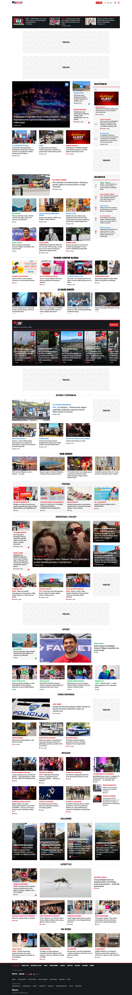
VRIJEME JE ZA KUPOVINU (20, 276)
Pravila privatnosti (32, 979)
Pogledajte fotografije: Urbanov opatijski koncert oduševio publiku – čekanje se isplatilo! (49, 777)
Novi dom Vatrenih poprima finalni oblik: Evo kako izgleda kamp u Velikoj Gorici (51, 593)
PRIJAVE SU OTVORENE (20, 884)
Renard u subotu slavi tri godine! (23, 918)
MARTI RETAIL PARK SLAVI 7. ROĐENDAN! (105, 505)
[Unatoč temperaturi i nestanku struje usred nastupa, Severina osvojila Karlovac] (24, 299)
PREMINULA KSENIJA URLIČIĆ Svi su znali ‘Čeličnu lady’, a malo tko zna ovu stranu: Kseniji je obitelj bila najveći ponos (50, 247)
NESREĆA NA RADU (72, 146)
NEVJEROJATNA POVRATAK (75, 681)
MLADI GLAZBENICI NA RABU (21, 772)
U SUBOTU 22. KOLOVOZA (74, 802)
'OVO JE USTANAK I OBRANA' (107, 194)
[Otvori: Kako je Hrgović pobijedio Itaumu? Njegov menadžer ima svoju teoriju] (24, 234)
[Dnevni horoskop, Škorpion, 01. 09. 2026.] (107, 299)
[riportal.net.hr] (15, 990)
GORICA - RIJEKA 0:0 (105, 182)
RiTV (17, 362)
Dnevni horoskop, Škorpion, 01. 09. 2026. (107, 309)
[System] (108, 2)
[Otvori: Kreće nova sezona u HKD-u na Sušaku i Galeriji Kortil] (51, 205)
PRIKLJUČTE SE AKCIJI (19, 439)
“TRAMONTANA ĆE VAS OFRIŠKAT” (103, 774)
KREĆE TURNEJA (104, 206)
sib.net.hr (35, 986)
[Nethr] (36, 974)
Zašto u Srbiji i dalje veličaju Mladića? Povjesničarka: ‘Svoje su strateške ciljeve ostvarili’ (77, 594)
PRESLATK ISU (99, 681)
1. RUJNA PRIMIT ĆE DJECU (20, 146)
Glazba (42, 783)
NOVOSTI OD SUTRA (80, 110)
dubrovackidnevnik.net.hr (61, 986)
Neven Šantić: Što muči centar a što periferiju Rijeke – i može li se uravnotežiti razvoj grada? (107, 849)
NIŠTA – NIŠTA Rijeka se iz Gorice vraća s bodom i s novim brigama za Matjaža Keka (36, 20)
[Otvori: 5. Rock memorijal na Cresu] (78, 430)
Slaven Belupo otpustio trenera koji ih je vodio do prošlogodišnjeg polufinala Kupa (79, 309)
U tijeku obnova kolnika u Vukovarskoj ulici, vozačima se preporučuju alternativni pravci (50, 150)
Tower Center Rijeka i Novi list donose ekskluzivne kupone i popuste (51, 280)
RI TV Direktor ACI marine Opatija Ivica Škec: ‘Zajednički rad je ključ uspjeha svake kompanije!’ (95, 355)
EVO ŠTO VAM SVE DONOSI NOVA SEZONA (49, 214)
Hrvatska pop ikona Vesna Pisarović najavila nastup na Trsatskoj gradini (49, 806)
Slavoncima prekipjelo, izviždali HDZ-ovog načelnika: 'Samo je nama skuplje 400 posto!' (51, 309)
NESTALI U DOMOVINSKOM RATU (105, 528)
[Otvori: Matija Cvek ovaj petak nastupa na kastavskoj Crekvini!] (97, 788)
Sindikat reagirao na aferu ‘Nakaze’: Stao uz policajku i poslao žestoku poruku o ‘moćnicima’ (61, 560)
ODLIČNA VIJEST (79, 93)
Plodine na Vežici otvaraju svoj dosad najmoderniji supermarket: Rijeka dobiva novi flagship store (25, 506)
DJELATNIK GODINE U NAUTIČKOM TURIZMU (93, 348)
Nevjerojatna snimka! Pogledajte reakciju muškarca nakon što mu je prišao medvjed (79, 953)
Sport (14, 222)
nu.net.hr (71, 986)
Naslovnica (15, 966)
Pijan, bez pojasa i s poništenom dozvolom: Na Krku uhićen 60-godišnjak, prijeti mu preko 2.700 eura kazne (50, 743)
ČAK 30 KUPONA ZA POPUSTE (49, 276)
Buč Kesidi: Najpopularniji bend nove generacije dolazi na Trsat (77, 776)
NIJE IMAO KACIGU (72, 738)
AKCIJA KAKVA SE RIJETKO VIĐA (105, 553)
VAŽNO (41, 146)
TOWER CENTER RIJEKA (102, 276)
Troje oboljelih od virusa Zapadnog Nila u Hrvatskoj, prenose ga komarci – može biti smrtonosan (106, 883)
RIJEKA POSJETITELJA (20, 114)
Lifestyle (66, 864)
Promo (15, 283)
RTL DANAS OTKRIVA (60, 180)
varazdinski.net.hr (27, 986)
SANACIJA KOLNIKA (45, 349)
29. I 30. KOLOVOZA (100, 502)
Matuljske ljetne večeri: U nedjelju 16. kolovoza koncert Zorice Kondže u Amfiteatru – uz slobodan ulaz (106, 778)
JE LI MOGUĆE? (71, 949)
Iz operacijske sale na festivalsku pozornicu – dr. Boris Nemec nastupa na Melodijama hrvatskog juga (111, 800)
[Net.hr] (15, 974)
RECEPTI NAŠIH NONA (101, 916)
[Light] (105, 2)
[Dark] (111, 2)
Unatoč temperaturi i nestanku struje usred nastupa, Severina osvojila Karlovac (23, 309)
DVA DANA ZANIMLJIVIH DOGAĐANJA (52, 502)
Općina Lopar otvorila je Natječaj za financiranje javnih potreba (51, 473)
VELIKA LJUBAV (44, 243)
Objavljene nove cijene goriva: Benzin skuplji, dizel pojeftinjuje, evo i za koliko (81, 115)
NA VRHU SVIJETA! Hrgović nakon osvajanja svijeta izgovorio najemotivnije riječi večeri (51, 685)
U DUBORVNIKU (100, 949)
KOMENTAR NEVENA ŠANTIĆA (23, 845)
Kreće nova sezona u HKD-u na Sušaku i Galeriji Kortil (50, 218)
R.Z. (16, 857)
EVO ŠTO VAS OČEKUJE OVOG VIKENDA (78, 439)
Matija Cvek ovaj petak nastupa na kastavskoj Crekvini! (110, 789)
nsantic (75, 856)
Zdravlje (97, 888)
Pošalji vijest (62, 979)
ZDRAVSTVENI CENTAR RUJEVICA (69, 350)
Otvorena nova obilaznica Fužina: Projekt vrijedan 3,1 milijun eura (81, 98)
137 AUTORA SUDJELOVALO (62, 405)
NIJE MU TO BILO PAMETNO (47, 738)
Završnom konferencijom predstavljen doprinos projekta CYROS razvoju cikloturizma (50, 443)
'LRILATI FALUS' (17, 949)
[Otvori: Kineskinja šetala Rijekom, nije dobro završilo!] (24, 729)
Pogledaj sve (114, 325)
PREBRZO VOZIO (71, 243)
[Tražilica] (115, 3)
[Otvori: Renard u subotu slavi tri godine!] (24, 907)
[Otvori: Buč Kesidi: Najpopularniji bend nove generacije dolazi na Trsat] (78, 764)
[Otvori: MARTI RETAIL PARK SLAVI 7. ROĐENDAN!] (106, 493)
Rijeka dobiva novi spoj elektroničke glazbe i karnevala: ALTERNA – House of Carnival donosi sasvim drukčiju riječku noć (23, 807)
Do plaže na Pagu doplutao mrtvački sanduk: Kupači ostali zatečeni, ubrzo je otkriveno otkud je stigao (52, 954)
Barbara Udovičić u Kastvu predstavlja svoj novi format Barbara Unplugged (105, 20)
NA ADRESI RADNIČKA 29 (21, 502)
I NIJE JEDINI (57, 704)
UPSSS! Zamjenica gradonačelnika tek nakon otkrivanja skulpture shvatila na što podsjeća (23, 954)
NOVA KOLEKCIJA (72, 502)
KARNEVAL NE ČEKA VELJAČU (21, 802)
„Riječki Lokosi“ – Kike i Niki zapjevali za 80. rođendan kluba (106, 685)
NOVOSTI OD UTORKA (105, 119)
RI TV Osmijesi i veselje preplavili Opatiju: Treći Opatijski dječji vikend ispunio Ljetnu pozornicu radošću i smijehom (24, 354)
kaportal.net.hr (42, 986)
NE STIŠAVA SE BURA (40, 556)
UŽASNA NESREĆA (17, 738)
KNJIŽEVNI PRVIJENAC (74, 916)
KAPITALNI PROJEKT (45, 589)
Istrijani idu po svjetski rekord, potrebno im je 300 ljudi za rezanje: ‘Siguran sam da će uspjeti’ (24, 889)
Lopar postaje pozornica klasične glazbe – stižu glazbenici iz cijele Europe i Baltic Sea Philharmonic (23, 776)
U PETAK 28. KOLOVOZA (46, 802)
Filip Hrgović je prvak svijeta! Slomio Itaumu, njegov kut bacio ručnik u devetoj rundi (78, 685)
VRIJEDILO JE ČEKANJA (46, 772)
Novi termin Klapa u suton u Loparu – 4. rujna (22, 473)
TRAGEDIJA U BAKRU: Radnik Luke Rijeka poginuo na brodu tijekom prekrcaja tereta (77, 150)
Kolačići (14, 979)
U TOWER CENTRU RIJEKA (75, 276)
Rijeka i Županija (66, 395)
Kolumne (66, 818)
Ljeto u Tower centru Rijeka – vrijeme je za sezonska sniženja (23, 279)
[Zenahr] (29, 974)
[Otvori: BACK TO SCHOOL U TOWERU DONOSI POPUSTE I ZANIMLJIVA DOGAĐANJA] (52, 493)
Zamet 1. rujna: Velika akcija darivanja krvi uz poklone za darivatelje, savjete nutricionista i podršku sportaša (24, 443)
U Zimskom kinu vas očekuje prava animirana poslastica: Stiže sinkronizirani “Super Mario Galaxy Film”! (79, 474)
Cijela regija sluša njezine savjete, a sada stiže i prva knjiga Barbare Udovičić (79, 920)
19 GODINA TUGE (17, 589)
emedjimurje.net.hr (16, 986)
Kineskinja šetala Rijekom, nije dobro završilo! (23, 741)
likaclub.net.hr (78, 986)
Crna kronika (70, 154)
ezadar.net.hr (51, 986)
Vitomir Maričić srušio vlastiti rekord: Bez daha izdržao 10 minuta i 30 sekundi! (22, 218)
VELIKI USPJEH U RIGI (18, 681)
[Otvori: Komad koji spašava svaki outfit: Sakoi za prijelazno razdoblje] (107, 268)
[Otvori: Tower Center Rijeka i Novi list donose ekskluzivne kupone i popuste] (52, 268)
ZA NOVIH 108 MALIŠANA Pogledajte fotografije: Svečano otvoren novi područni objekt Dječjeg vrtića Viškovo (23, 150)
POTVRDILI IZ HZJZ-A (100, 877)
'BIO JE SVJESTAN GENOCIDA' (75, 589)
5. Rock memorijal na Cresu (75, 441)
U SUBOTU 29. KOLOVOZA (74, 772)
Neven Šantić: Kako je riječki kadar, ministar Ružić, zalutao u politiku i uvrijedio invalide (24, 850)
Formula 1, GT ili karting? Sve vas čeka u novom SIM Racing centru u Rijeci (79, 280)
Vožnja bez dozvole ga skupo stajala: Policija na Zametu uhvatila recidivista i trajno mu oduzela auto (71, 708)
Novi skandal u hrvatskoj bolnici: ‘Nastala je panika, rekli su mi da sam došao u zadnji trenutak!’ (70, 184)
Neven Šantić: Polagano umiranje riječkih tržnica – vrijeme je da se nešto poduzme (52, 850)
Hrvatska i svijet (67, 26)
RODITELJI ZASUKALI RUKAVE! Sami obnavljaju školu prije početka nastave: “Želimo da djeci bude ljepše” (105, 558)
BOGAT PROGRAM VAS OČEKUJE (49, 916)
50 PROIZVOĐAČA (104, 133)
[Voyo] (21, 974)
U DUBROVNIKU (44, 439)
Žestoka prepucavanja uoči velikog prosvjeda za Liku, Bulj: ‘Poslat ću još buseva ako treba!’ (70, 21)
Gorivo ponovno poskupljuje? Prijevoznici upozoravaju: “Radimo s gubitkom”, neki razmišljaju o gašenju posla (109, 123)
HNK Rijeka (30, 24)
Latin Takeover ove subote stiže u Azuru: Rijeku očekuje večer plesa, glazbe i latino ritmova (52, 920)
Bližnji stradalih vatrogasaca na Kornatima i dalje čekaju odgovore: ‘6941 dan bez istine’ (23, 594)
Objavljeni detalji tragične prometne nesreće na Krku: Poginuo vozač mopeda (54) (75, 742)
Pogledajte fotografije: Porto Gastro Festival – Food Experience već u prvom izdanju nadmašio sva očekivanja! (39, 119)
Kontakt (68, 979)
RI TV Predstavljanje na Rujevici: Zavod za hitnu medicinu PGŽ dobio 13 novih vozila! (72, 356)
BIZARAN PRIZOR (45, 949)
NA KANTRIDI (16, 214)
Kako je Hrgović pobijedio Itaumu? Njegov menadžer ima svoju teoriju (23, 247)
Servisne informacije (42, 979)
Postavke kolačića (22, 979)
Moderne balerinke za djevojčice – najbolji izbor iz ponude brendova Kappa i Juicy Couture (79, 506)
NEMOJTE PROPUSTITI (109, 785)
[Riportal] (17, 2)
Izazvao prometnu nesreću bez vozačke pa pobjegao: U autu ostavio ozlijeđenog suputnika (77, 247)
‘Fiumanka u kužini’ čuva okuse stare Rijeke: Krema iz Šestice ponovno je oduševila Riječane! (106, 920)
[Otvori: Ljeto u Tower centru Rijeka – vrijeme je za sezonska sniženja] (24, 268)
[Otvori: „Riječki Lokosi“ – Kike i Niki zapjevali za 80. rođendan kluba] (107, 672)
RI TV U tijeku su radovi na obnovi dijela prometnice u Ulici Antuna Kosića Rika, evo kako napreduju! (48, 355)
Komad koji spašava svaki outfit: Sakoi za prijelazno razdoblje (106, 279)
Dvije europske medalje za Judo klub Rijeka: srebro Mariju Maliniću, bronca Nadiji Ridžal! (23, 685)
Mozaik (66, 752)
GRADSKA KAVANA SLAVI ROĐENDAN (23, 916)
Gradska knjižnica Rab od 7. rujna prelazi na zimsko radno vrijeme (107, 473)
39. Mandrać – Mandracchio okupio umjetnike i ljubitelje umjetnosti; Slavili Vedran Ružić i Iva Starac (69, 409)
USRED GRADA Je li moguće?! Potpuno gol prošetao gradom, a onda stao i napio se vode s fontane (107, 953)
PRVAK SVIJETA (17, 243)
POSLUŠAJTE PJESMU (109, 796)
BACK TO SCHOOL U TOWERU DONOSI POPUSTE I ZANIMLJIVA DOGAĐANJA (51, 506)
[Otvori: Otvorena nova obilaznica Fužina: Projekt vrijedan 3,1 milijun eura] (81, 86)
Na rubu (66, 929)
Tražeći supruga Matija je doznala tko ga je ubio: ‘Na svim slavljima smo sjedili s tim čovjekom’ (105, 534)
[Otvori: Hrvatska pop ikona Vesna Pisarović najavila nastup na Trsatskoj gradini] (51, 793)
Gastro (16, 894)
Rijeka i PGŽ (102, 24)
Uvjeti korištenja (53, 979)
